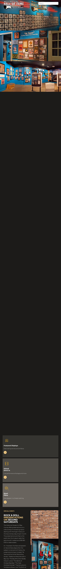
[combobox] (48, 3)
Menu (30, 4)
